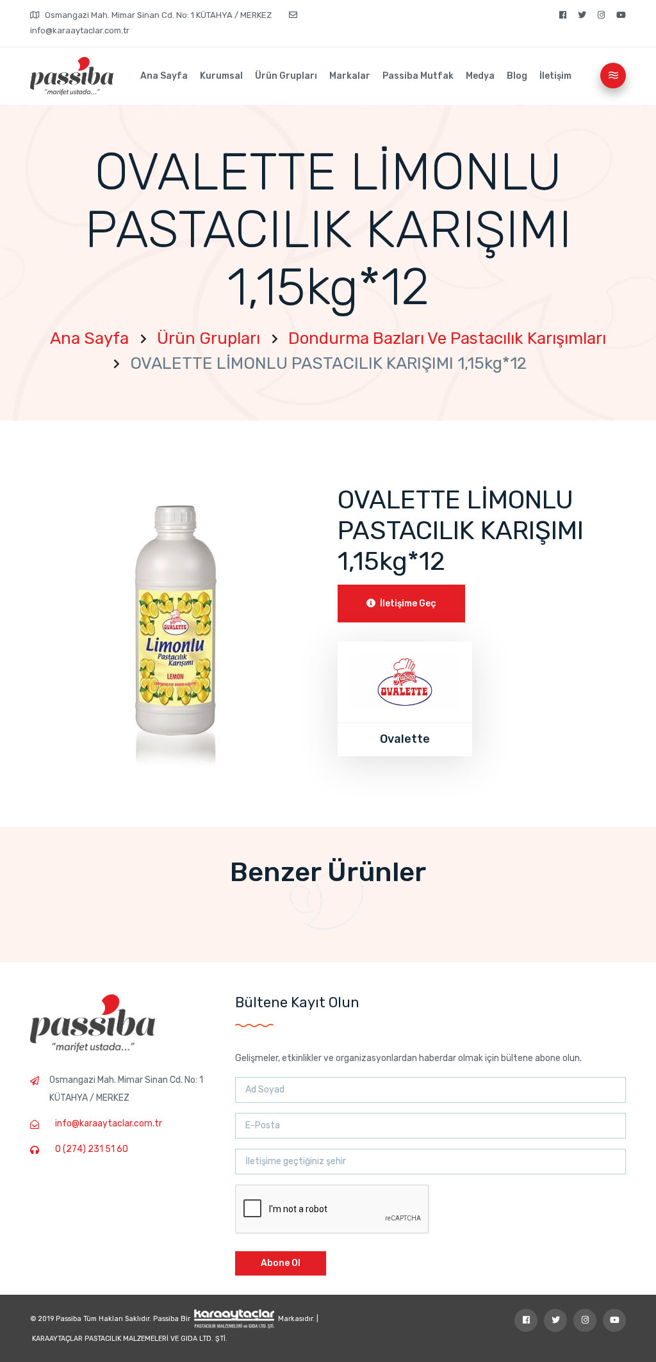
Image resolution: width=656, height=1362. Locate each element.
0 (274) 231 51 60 (91, 1149)
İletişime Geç (407, 603)
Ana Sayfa (164, 75)
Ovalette (405, 739)
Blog (517, 75)
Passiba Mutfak (418, 75)
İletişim (555, 75)
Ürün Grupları (286, 75)
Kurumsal (221, 75)
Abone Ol (280, 1263)
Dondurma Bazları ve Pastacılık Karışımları (447, 338)
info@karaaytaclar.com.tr (108, 1123)
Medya (480, 75)
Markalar (349, 75)
